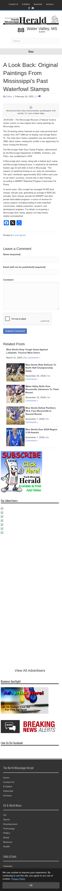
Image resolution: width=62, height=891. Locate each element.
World (6, 837)
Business (7, 842)
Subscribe (38, 4)
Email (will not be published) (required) (24, 267)
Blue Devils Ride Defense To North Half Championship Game (40, 367)
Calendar (7, 866)
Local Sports (19, 235)
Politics (6, 833)
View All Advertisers (30, 670)
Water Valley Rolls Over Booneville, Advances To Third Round (42, 389)
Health (6, 846)
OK (31, 885)
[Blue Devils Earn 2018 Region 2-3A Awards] (15, 437)
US (4, 815)
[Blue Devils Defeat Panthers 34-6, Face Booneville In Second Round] (15, 415)
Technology (9, 828)
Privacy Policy (18, 879)
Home (6, 777)
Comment (8, 279)
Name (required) (12, 254)
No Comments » (32, 357)
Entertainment (10, 824)
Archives (49, 4)
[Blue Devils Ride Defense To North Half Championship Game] (15, 372)
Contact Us (13, 4)
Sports (6, 819)
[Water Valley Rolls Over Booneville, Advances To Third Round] (15, 393)
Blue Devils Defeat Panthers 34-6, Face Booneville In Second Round (40, 411)
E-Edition (26, 4)
